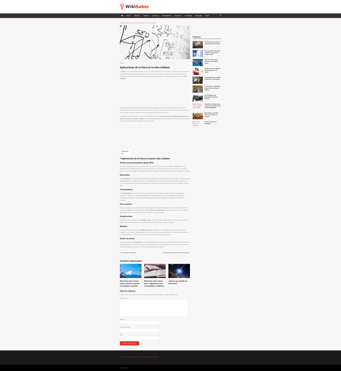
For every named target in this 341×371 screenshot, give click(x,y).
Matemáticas (166, 15)
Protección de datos (132, 357)
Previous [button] (121, 277)
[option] (132, 276)
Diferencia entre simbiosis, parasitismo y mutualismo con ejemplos (180, 283)
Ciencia (128, 15)
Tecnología (188, 15)
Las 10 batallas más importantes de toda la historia (211, 97)
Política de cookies (152, 357)
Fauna (207, 15)
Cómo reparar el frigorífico (128, 253)
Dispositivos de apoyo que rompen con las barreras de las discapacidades (213, 105)
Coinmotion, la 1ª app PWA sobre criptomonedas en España (212, 88)
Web (121, 335)
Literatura (155, 15)
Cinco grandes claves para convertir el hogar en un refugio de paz (212, 52)
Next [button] (189, 277)
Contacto (122, 357)
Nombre (122, 319)
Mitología (198, 15)
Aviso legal (143, 357)
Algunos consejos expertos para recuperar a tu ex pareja (213, 70)
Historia (146, 15)
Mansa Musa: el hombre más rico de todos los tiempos (212, 114)
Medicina (137, 15)
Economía (178, 15)
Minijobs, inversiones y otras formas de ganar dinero (211, 61)
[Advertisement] (182, 6)
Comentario (124, 298)
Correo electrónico (125, 327)
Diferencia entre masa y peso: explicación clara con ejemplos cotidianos (131, 283)
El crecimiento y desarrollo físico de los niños (176, 253)
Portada (122, 23)
